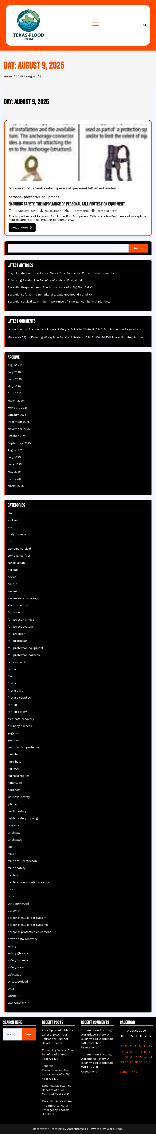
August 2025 (16, 450)
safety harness (18, 960)
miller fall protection (22, 861)
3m (10, 513)
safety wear (16, 967)
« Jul (123, 1072)
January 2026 (17, 414)
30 (145, 1062)
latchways (15, 839)
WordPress (114, 1129)
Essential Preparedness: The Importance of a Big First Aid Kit (50, 287)
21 (136, 1057)
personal (64, 188)
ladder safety (17, 811)
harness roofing (19, 776)
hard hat (14, 754)
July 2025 (14, 457)
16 (145, 1051)
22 (140, 1057)
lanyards (14, 825)
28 (136, 1062)
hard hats (14, 761)
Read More (20, 227)
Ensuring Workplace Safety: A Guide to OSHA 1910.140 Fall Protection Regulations (85, 329)
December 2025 (19, 421)
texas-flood (53, 211)
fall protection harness (24, 655)
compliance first (19, 555)
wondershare (17, 1003)
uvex (11, 988)
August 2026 (16, 365)
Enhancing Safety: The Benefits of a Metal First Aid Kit (45, 280)
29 (140, 1062)
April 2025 (14, 478)
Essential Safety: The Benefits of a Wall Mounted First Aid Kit (50, 294)
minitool (13, 875)
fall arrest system (41, 188)
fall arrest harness (21, 619)
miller (12, 854)
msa (11, 889)
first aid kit (15, 690)
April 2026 (14, 393)
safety (12, 946)
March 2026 (16, 400)
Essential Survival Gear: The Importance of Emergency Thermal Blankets (59, 301)
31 (150, 1062)
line (10, 847)
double (12, 584)
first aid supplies (19, 697)
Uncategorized (18, 981)
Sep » (134, 1072)
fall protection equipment (25, 648)
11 (121, 1051)
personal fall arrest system (95, 188)
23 (145, 1057)
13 (131, 1051)
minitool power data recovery (28, 882)
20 (131, 1057)
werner (13, 996)
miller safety (16, 868)
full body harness (20, 726)
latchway (14, 832)
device (12, 577)
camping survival (19, 548)
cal (10, 541)
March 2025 (16, 485)
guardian (14, 740)
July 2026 (14, 372)
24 (150, 1057)
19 (126, 1057)
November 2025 (19, 429)
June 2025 (15, 464)
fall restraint (16, 662)
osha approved (18, 903)
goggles (13, 733)
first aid (13, 683)
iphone (12, 804)
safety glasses (18, 953)
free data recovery (21, 719)
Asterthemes (76, 1129)
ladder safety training (23, 818)
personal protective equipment (34, 197)
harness (13, 768)
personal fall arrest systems (28, 925)
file (10, 676)
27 (131, 1062)
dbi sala (13, 570)
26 (126, 1062)
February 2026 (18, 407)
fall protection (18, 641)
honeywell (15, 783)
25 (122, 1062)
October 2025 (17, 436)
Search (138, 248)
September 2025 (19, 443)
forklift (12, 705)
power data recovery (22, 939)
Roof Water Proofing (47, 1129)
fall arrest (17, 188)
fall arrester (16, 634)
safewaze (14, 974)
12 (126, 1051)
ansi (10, 527)
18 (121, 1057)
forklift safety (17, 712)
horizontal (15, 790)
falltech (13, 669)
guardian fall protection (24, 747)
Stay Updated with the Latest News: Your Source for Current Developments (61, 273)
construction (16, 563)
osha (11, 896)
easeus (12, 591)
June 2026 (15, 379)
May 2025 (14, 471)
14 (136, 1051)
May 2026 (14, 386)
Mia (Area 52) (17, 337)
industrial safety (19, 797)
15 (140, 1051)
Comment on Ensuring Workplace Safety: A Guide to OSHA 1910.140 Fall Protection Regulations (97, 1039)
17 (150, 1051)
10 (150, 1046)
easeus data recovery (23, 598)
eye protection (18, 605)
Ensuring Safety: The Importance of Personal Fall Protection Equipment (67, 204)
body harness (17, 534)
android (13, 520)
